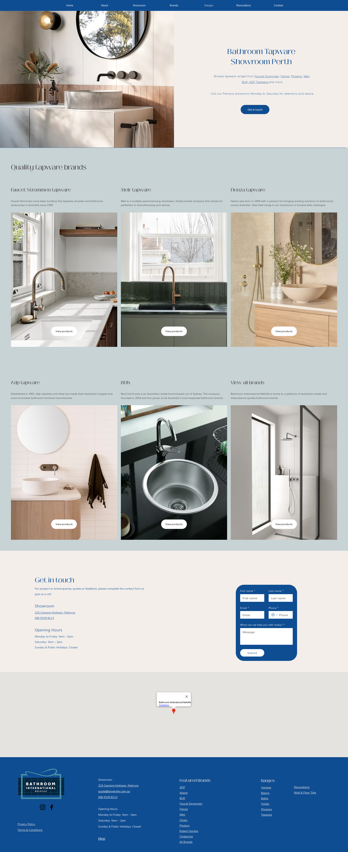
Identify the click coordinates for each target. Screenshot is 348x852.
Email (244, 608)
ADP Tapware (258, 82)
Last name (276, 591)
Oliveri (183, 820)
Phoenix (296, 76)
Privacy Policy (26, 824)
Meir (307, 76)
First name (247, 591)
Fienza (285, 76)
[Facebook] (51, 807)
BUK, (245, 82)
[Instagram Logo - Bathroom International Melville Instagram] (42, 807)
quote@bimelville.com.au (114, 791)
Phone (274, 608)
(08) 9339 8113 (44, 618)
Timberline (186, 836)
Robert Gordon (188, 831)
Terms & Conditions (30, 830)
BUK (182, 798)
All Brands (185, 842)
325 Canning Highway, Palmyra (55, 612)
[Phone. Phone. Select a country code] (274, 615)
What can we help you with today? (262, 624)
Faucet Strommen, (267, 76)
